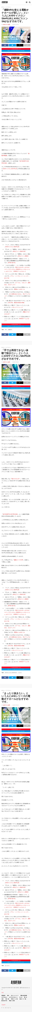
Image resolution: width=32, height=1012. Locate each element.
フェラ (19, 672)
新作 (8, 995)
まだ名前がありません (15, 294)
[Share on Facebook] (5, 45)
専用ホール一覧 (14, 999)
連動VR (10, 329)
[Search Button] (29, 2)
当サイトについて (14, 995)
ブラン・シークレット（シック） (19, 276)
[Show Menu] (26, 2)
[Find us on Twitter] (3, 1008)
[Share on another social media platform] (27, 45)
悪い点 (25, 997)
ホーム (3, 7)
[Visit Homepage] (5, 2)
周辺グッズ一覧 (22, 999)
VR (6, 329)
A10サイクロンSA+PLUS (10, 168)
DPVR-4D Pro (11, 262)
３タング (24, 282)
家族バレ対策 (12, 1000)
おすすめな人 (8, 7)
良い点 (20, 997)
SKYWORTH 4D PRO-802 (10, 514)
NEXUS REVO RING (19, 302)
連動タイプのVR (18, 560)
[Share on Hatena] (12, 45)
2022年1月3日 (15, 24)
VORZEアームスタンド (19, 271)
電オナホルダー (19, 267)
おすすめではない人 (13, 997)
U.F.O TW (10, 302)
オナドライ (9, 271)
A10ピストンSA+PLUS (19, 251)
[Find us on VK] (8, 1008)
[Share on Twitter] (19, 45)
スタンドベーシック (17, 307)
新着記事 (3, 995)
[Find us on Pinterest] (5, 1008)
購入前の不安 (4, 1000)
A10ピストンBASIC (23, 256)
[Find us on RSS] (10, 1008)
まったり (7, 965)
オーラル (17, 282)
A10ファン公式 (6, 24)
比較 (2, 999)
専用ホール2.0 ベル (19, 289)
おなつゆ (6, 278)
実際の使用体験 (23, 995)
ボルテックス (11, 284)
